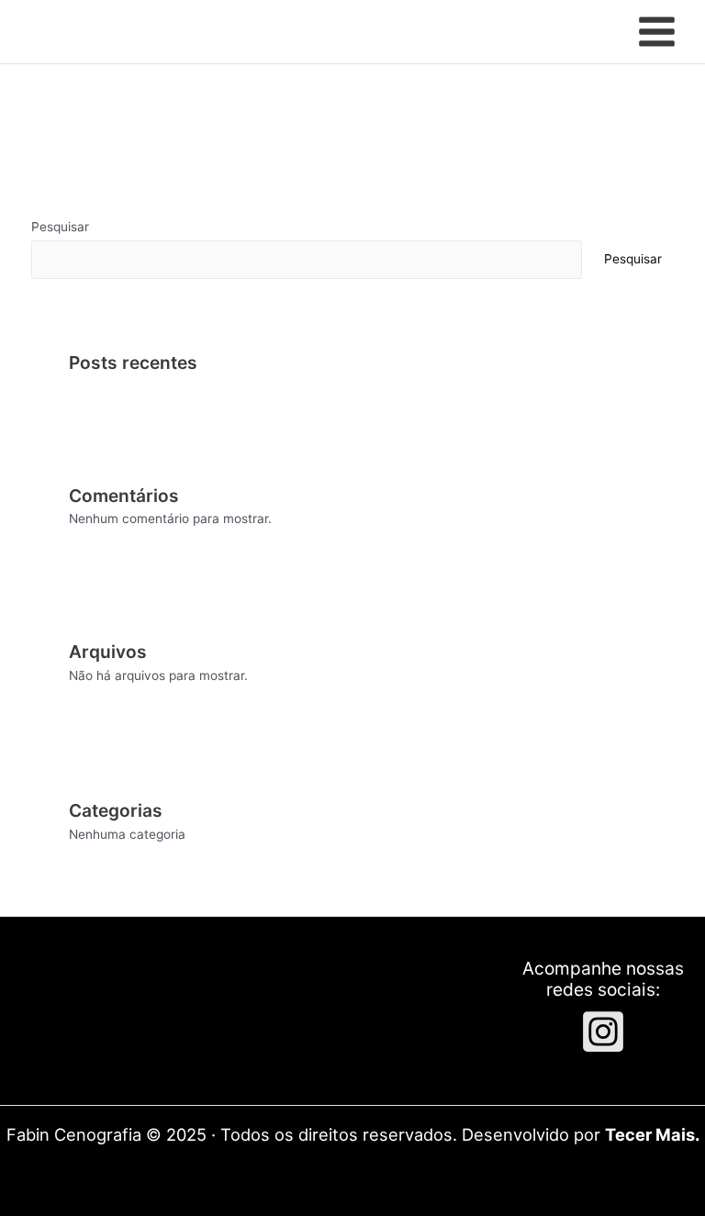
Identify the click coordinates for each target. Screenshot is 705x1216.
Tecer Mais (650, 1134)
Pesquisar (60, 226)
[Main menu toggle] (657, 32)
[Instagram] (603, 1031)
